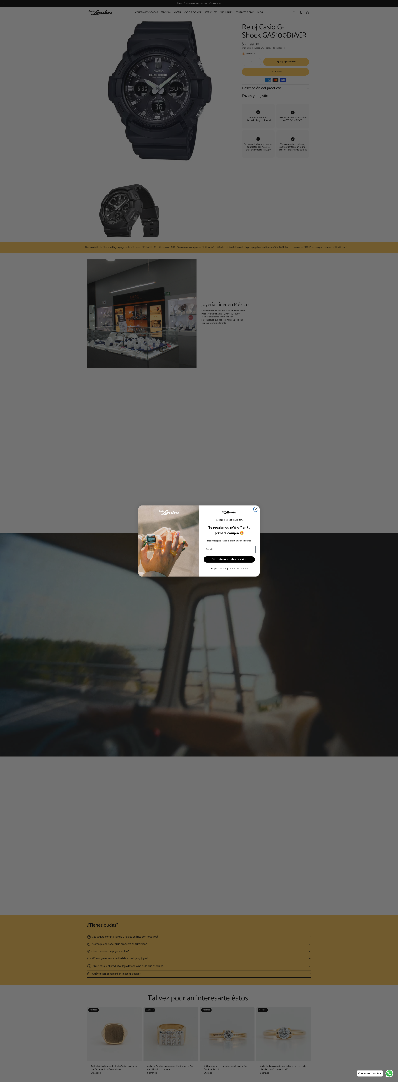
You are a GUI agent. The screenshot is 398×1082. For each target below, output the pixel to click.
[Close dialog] (255, 509)
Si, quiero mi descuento (229, 559)
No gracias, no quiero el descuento (229, 568)
